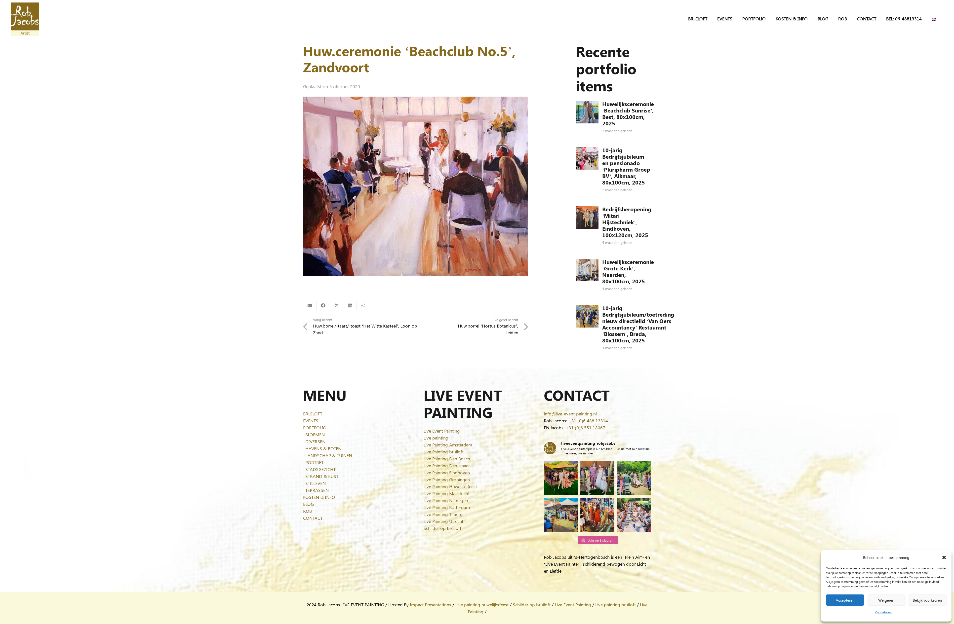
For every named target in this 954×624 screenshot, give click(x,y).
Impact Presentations (430, 605)
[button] (944, 557)
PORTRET (314, 462)
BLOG (308, 504)
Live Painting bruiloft (444, 452)
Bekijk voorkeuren (927, 600)
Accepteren (845, 600)
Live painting (436, 438)
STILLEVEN (315, 483)
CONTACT (312, 518)
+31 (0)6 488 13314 (588, 421)
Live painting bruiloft (615, 605)
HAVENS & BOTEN (323, 448)
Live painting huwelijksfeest (482, 605)
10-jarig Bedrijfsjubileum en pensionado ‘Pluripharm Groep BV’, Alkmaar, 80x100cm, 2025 (626, 166)
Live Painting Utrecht (443, 521)
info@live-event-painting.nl (570, 414)
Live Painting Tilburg (443, 514)
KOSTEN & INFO (319, 497)
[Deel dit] (323, 305)
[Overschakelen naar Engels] (935, 18)
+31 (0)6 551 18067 (585, 428)
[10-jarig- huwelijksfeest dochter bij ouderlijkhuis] (561, 478)
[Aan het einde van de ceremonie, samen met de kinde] (597, 478)
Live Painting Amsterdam (448, 445)
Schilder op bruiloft (442, 528)
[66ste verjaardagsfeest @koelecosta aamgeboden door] (597, 515)
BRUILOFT (312, 414)
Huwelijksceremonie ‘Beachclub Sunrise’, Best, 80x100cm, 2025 (628, 113)
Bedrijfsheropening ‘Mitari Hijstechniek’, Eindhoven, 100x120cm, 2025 (626, 222)
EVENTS (310, 421)
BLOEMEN (315, 435)
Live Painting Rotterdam (447, 507)
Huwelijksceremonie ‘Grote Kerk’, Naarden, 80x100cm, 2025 (628, 271)
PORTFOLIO (314, 428)
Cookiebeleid (883, 612)
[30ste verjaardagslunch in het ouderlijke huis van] (634, 515)
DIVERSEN (315, 441)
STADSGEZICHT (320, 469)
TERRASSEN (317, 490)
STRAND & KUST (321, 476)
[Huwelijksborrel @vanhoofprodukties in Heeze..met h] (561, 515)
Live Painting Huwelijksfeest (450, 486)
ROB (307, 511)
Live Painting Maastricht (447, 493)
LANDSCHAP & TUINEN (328, 455)
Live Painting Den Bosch (447, 459)
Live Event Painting (442, 431)
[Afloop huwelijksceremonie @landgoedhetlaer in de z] (634, 478)
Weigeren (886, 600)
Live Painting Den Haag (446, 466)
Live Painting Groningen (447, 479)
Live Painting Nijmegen (446, 500)
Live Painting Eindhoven (447, 473)
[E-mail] (310, 305)
